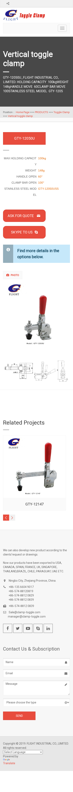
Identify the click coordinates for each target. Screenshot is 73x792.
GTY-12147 (34, 504)
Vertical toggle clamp (20, 116)
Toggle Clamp (62, 112)
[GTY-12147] (34, 467)
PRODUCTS (41, 112)
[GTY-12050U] (36, 315)
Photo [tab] (14, 275)
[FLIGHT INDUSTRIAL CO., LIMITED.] (24, 15)
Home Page (22, 112)
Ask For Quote (21, 216)
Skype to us (22, 232)
